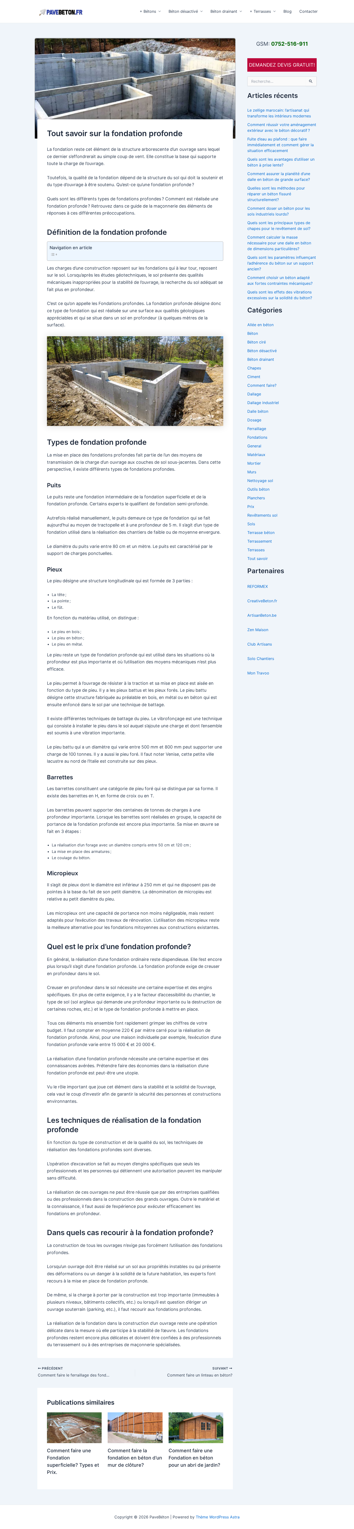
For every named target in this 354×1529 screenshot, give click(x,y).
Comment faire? (261, 385)
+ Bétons (148, 11)
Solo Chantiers (260, 658)
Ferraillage (256, 428)
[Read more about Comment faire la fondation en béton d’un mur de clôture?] (135, 1427)
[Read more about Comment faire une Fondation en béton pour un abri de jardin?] (196, 1427)
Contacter (308, 11)
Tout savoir (257, 558)
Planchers (256, 497)
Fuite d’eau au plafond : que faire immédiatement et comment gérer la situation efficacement (280, 145)
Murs (251, 471)
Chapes (254, 368)
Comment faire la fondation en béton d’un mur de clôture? (135, 1458)
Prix (250, 506)
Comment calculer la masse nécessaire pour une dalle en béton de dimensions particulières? (279, 243)
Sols (251, 523)
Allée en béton (260, 324)
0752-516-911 (289, 44)
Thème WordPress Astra (218, 1517)
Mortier (254, 463)
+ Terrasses (260, 11)
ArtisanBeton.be (261, 615)
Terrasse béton (261, 532)
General (254, 446)
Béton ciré (256, 342)
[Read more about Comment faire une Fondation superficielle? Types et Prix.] (74, 1427)
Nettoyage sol (260, 480)
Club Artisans (259, 644)
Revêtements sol (262, 515)
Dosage (254, 420)
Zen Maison (257, 629)
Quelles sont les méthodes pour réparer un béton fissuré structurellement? (276, 194)
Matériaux (256, 454)
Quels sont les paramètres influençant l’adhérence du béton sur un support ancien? (281, 263)
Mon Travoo (258, 673)
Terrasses (256, 549)
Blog (287, 11)
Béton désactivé (183, 11)
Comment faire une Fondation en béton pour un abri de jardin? (194, 1458)
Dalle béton (257, 411)
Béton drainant (223, 11)
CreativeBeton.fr (262, 600)
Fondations (257, 437)
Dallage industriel (263, 402)
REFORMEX (257, 586)
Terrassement (259, 541)
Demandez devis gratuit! (282, 65)
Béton (252, 333)
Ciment (253, 376)
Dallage (254, 394)
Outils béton (258, 489)
